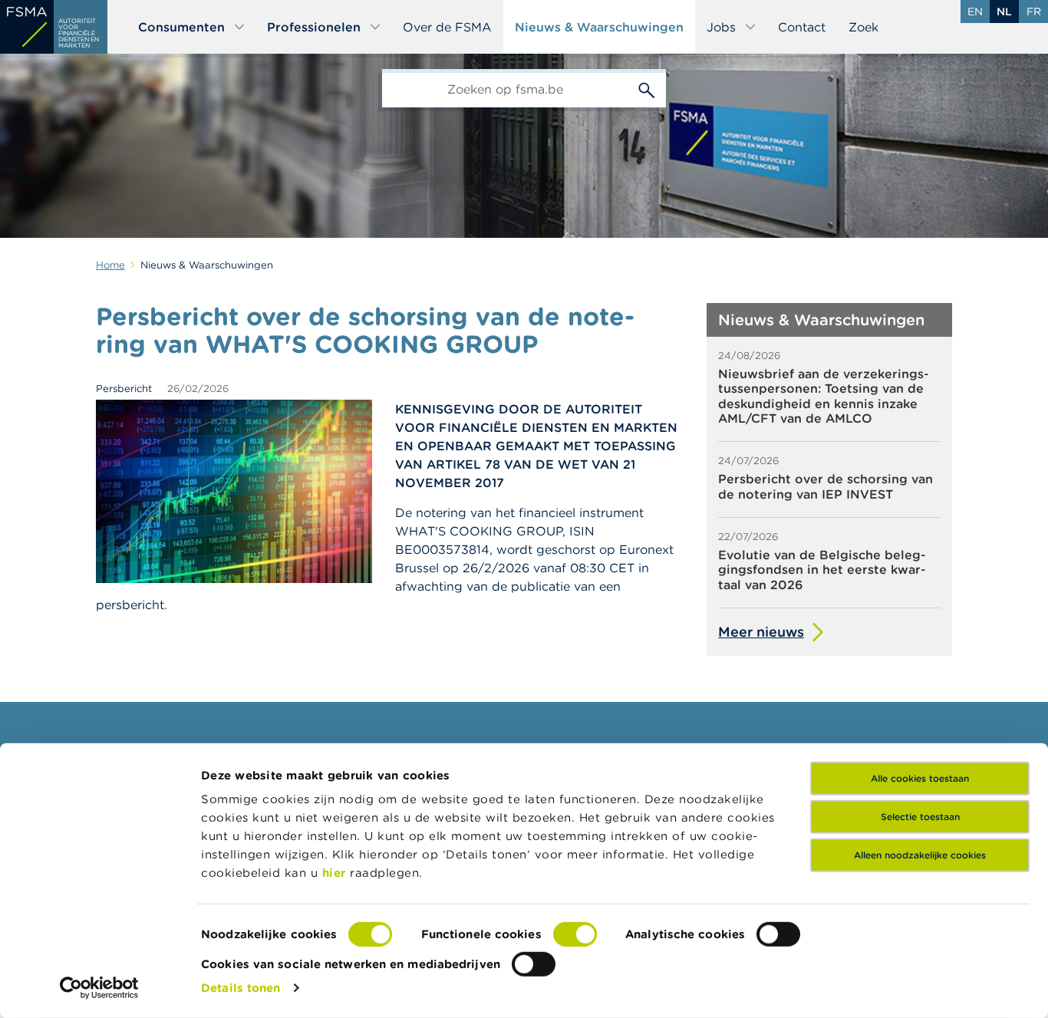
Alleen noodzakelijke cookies (920, 855)
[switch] (575, 934)
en (975, 11)
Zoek (863, 27)
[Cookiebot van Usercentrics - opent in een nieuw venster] (99, 988)
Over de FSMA (447, 27)
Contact (802, 27)
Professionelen (314, 27)
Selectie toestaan (920, 816)
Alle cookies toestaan (920, 778)
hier (336, 872)
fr (1034, 11)
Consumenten (181, 27)
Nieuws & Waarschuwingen (599, 27)
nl (1004, 11)
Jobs (721, 27)
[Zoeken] (647, 88)
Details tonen (240, 987)
